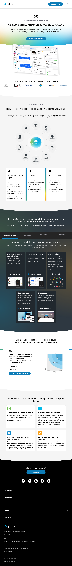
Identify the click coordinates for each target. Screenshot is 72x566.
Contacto (36, 472)
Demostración (55, 4)
